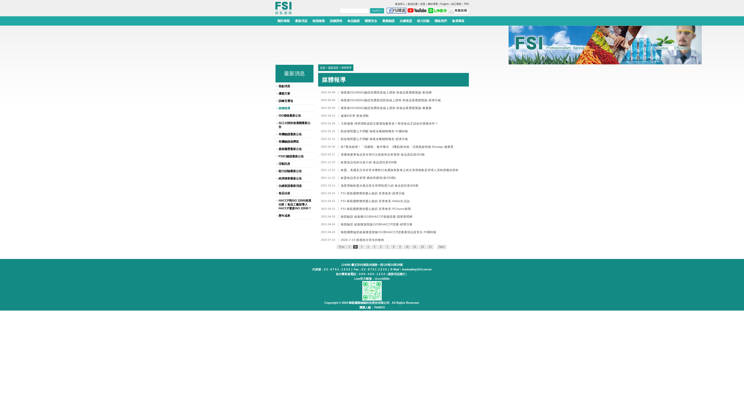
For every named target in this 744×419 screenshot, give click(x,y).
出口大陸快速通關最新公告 (295, 124)
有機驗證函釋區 (289, 141)
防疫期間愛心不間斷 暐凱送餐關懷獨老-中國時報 (374, 131)
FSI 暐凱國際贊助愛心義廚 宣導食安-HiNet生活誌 (375, 201)
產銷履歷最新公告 (290, 149)
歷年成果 (284, 215)
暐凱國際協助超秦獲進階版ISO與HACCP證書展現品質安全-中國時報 (388, 232)
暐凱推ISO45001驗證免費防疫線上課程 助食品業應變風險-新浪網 (386, 92)
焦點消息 (284, 86)
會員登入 (400, 4)
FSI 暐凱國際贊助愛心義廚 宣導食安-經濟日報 (373, 193)
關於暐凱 (284, 21)
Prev (341, 246)
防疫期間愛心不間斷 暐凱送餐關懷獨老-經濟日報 (374, 139)
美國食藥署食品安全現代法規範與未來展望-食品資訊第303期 (383, 154)
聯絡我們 (441, 21)
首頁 (422, 4)
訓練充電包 (286, 100)
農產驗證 (388, 21)
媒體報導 (284, 108)
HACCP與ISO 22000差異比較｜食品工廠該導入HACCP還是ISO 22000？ (295, 204)
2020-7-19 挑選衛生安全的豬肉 (362, 240)
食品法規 (284, 193)
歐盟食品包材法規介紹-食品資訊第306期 (369, 162)
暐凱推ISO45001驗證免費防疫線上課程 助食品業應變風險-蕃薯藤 (386, 108)
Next (441, 246)
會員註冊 (413, 4)
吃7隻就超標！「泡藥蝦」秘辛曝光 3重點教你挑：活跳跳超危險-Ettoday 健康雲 (397, 146)
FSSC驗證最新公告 (291, 156)
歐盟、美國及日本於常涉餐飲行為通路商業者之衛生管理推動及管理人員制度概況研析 (400, 170)
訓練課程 (336, 21)
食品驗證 (353, 21)
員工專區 (456, 4)
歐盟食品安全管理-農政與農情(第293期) (368, 177)
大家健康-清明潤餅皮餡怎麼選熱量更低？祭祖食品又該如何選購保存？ (389, 123)
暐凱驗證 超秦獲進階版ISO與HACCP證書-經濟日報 (376, 224)
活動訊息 (284, 163)
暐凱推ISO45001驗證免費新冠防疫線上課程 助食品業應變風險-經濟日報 (391, 100)
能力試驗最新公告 (290, 171)
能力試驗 (423, 21)
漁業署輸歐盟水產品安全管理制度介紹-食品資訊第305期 (379, 185)
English (444, 4)
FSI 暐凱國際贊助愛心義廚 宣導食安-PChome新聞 (376, 208)
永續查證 (406, 21)
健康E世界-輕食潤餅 (355, 115)
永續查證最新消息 (290, 185)
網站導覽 (433, 4)
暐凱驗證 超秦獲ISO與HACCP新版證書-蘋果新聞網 (376, 216)
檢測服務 (319, 21)
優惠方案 (284, 93)
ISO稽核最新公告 (290, 115)
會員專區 (458, 21)
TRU (466, 4)
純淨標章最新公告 (290, 178)
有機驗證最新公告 (290, 134)
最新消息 (301, 21)
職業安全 (371, 21)
